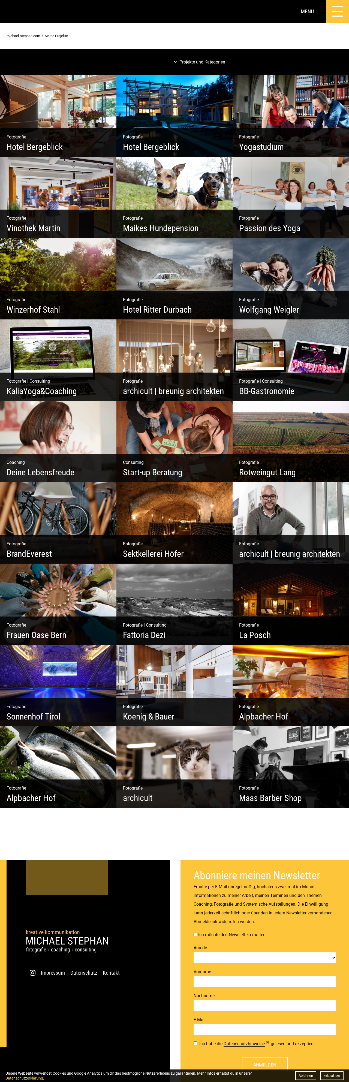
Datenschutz (83, 972)
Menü (307, 11)
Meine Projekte (56, 36)
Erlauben (331, 1075)
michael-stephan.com (23, 36)
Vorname (202, 971)
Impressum (53, 972)
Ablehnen (306, 1076)
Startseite (11, 11)
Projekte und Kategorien (202, 62)
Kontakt (111, 972)
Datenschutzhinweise (244, 1043)
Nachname (204, 995)
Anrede (200, 947)
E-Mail (200, 1019)
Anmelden (264, 1065)
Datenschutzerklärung (24, 1078)
